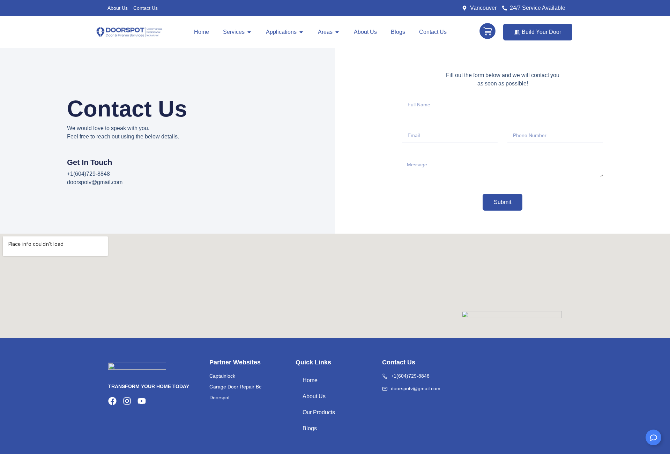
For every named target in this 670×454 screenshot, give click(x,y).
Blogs (310, 428)
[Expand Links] (653, 437)
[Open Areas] (337, 32)
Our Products (319, 412)
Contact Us (145, 8)
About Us (117, 8)
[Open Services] (249, 32)
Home (310, 380)
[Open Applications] (301, 32)
